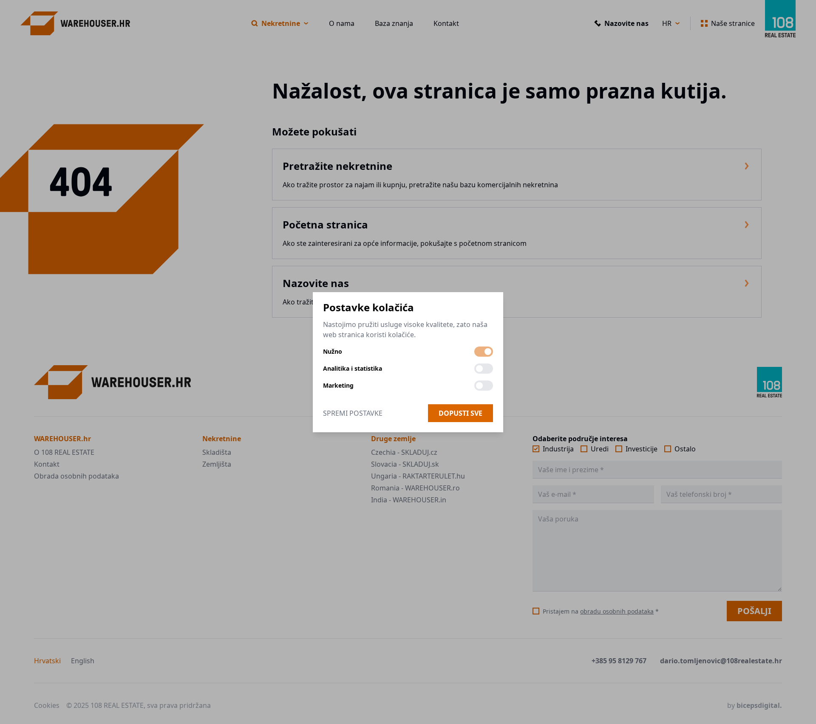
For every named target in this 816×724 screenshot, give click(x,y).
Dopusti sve (460, 413)
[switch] (483, 352)
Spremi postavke (352, 413)
